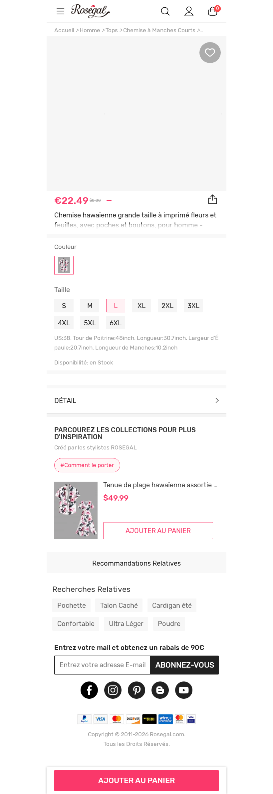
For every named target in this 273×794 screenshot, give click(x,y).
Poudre (169, 624)
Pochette (71, 605)
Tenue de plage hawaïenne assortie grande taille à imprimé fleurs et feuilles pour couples (161, 485)
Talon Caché (119, 605)
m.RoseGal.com (96, 11)
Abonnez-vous (184, 665)
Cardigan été (172, 605)
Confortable (76, 624)
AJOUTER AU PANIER (136, 780)
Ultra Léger (126, 624)
